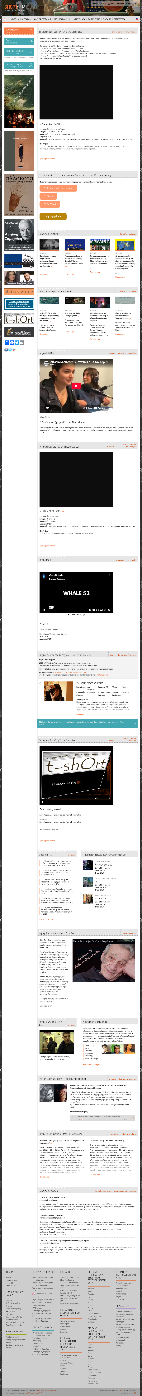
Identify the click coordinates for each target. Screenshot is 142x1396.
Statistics (91, 1322)
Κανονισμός (64, 1324)
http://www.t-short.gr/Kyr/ (33, 1393)
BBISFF (91, 1289)
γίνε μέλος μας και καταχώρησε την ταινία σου (72, 672)
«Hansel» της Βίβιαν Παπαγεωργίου (73, 314)
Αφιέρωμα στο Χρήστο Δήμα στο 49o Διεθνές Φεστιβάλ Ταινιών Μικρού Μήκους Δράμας (74, 260)
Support (63, 1371)
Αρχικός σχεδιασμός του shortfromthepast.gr (125, 1326)
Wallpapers (120, 1343)
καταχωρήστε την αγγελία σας (125, 1191)
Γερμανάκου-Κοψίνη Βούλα (92, 689)
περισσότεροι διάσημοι (91, 1065)
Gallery (63, 1369)
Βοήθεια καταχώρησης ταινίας (14, 1346)
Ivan (97, 881)
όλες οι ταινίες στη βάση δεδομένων (123, 655)
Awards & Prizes (66, 1363)
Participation (92, 1381)
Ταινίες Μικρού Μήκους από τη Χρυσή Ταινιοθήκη (42, 1284)
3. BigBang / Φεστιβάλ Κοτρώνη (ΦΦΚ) (68, 1292)
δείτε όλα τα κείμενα (129, 1134)
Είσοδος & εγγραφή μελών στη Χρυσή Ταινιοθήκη (42, 1320)
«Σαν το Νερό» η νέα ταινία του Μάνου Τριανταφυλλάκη (123, 315)
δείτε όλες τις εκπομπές (127, 1079)
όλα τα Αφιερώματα (129, 934)
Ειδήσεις (95, 4)
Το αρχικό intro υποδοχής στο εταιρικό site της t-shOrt (125, 1332)
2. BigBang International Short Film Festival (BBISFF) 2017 (70, 1285)
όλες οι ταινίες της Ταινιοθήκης (129, 739)
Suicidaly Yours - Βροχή (51, 510)
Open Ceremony (94, 1314)
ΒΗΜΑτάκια (10, 1312)
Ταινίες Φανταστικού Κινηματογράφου (123, 1284)
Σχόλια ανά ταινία (38, 1305)
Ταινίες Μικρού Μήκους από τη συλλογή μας (42, 1279)
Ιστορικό (63, 1329)
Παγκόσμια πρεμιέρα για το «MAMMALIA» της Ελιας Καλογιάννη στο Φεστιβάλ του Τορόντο (99, 260)
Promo (90, 1308)
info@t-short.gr (52, 1390)
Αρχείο (118, 1297)
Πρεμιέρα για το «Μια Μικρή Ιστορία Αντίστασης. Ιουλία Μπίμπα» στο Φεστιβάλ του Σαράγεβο (49, 261)
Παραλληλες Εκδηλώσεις (69, 1304)
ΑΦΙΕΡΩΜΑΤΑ (79, 19)
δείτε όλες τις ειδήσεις (128, 234)
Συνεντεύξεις (37, 1346)
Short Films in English (136, 19)
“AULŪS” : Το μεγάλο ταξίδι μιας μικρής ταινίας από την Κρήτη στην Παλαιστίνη (49, 317)
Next (133, 698)
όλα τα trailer (131, 560)
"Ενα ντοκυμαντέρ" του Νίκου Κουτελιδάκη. (107, 1141)
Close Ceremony (94, 1316)
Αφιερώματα (37, 1343)
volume (132, 1118)
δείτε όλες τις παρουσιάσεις (126, 291)
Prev (41, 698)
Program (91, 1305)
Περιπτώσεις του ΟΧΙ (50, 809)
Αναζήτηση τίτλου (12, 1337)
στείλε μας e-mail (102, 675)
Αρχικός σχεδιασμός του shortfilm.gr (125, 1315)
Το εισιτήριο (101, 898)
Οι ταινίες (63, 1332)
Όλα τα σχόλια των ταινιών (42, 1302)
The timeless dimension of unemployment (70, 1356)
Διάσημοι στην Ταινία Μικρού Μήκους (14, 1318)
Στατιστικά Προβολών (124, 1311)
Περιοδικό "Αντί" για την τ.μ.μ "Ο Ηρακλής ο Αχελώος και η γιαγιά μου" (62, 1142)
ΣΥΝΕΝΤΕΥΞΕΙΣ (94, 19)
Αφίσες (118, 1346)
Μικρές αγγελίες (107, 4)
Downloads (92, 1319)
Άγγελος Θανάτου (103, 864)
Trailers (9, 1306)
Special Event (93, 1384)
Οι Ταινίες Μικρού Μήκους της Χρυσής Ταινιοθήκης (42, 1334)
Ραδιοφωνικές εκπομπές (15, 1322)
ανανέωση (112, 353)
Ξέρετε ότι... (10, 1314)
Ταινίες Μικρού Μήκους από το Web (42, 1289)
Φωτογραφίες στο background (122, 1339)
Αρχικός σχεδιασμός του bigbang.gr (125, 1320)
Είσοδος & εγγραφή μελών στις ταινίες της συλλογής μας (42, 1313)
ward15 (133, 1393)
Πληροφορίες (65, 1327)
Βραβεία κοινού (121, 1288)
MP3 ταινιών (37, 1308)
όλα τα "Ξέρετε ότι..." (47, 919)
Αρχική (5, 19)
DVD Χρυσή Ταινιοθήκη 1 (41, 1349)
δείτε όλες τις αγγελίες (103, 1191)
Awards (91, 1294)
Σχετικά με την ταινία (47, 159)
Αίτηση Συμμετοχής (67, 1321)
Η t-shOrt (120, 4)
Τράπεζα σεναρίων (13, 1303)
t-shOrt (120, 1390)
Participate (64, 1374)
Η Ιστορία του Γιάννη (87, 682)
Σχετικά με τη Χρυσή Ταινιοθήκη (39, 1339)
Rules (62, 1366)
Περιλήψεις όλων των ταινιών (43, 1300)
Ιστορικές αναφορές (13, 1309)
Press (90, 1311)
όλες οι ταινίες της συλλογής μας (124, 32)
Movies (63, 1360)
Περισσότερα (44, 275)
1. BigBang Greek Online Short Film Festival (69, 1279)
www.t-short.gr (41, 1390)
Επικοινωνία (131, 4)
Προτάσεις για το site (14, 1325)
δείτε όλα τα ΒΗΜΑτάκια (127, 353)
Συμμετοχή (120, 1299)
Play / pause (73, 1118)
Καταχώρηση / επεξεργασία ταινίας (16, 1341)
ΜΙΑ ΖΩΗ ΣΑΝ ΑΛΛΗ (50, 123)
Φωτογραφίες (121, 1294)
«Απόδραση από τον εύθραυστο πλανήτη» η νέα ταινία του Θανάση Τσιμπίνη (99, 317)
